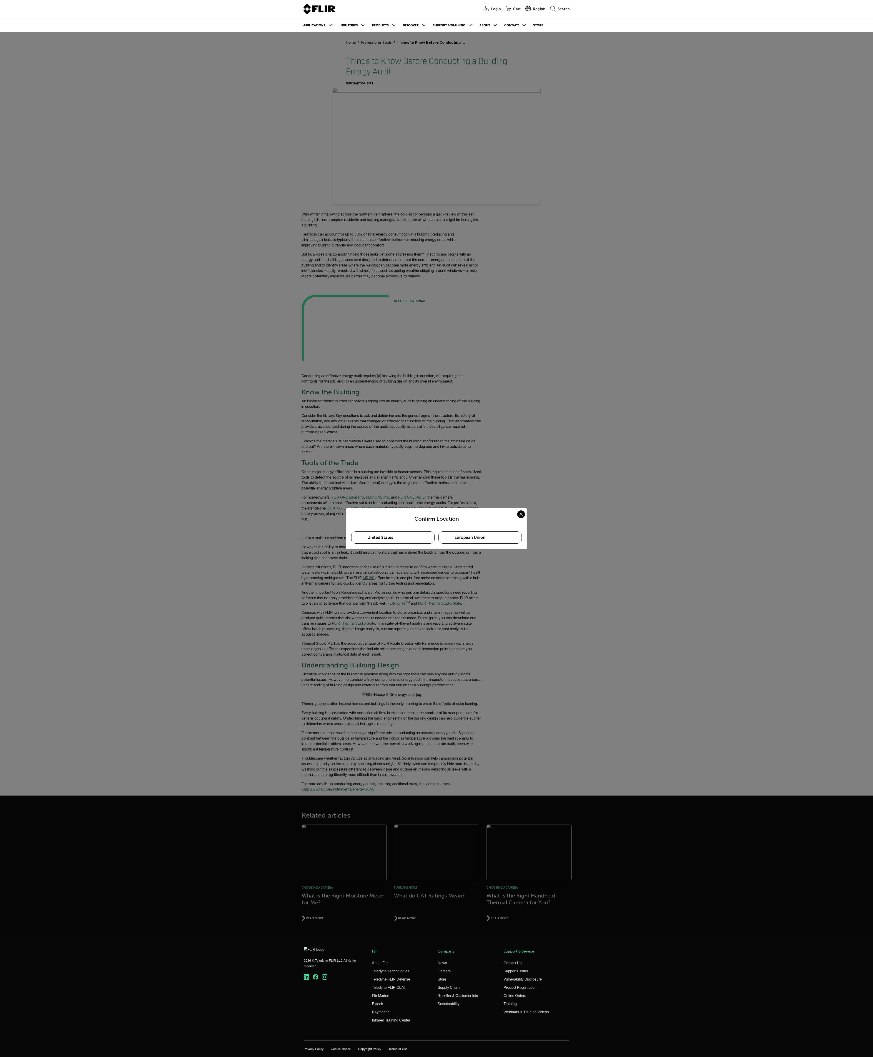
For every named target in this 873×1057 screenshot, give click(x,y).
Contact (511, 25)
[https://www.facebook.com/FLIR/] (315, 977)
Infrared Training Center (391, 1020)
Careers (444, 971)
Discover (411, 25)
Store (538, 25)
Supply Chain (449, 987)
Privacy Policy (314, 1049)
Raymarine (381, 1012)
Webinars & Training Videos (526, 1012)
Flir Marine (380, 996)
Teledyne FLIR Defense (391, 979)
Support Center (516, 971)
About (484, 25)
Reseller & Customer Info (458, 996)
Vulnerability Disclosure (523, 979)
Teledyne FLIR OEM (388, 987)
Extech (377, 1004)
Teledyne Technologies (390, 971)
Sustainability (448, 1004)
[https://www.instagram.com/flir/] (324, 977)
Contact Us (513, 963)
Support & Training (449, 25)
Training (510, 1004)
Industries (348, 25)
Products (380, 25)
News (442, 963)
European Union (469, 537)
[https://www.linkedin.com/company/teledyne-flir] (306, 977)
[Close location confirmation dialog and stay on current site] (521, 514)
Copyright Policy (369, 1049)
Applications (314, 25)
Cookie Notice (341, 1049)
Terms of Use (398, 1049)
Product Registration (520, 987)
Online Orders (515, 996)
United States (380, 537)
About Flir (380, 963)
